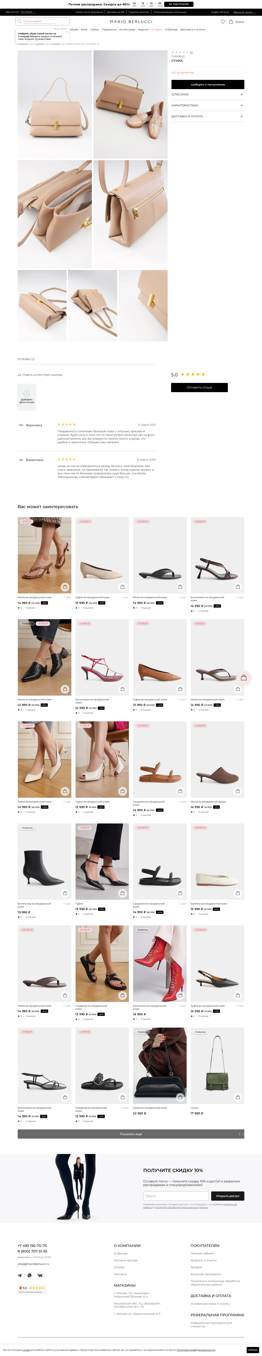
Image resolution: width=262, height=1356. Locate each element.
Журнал (143, 29)
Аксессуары (127, 29)
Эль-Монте (27, 12)
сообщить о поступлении (208, 84)
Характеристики (184, 105)
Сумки (94, 29)
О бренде (171, 29)
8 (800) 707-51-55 (220, 12)
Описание (180, 94)
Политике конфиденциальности (195, 1350)
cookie (26, 1350)
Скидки (157, 29)
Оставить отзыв (199, 387)
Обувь (74, 29)
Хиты (84, 29)
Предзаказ (109, 29)
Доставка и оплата (192, 29)
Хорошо (253, 1350)
